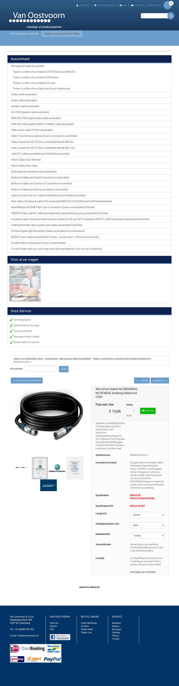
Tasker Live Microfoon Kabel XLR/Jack (34, 83)
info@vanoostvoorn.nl (28, 635)
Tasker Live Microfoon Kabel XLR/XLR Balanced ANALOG (44, 71)
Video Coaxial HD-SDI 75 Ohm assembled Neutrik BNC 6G (42, 142)
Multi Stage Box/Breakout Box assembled (34, 171)
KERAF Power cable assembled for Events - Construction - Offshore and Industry (55, 237)
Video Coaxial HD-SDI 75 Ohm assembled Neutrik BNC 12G (43, 147)
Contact (115, 639)
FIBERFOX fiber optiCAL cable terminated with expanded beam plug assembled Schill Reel (59, 213)
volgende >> (159, 380)
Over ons (84, 5)
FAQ (124, 5)
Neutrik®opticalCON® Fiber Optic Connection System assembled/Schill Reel (53, 207)
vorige (144, 380)
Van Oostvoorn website (24, 33)
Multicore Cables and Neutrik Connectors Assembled (40, 177)
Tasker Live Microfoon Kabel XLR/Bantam (36, 77)
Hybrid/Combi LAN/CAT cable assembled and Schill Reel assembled (48, 195)
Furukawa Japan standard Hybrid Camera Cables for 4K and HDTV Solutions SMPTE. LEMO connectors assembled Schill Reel (80, 219)
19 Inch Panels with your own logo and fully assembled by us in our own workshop (56, 248)
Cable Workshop (89, 623)
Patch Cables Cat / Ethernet (26, 159)
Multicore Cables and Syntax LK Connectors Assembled (41, 183)
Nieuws (53, 626)
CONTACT (139, 5)
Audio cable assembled (24, 100)
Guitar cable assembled (24, 94)
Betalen (115, 626)
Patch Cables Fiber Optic (24, 165)
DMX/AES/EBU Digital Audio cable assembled (36, 118)
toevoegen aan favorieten (143, 572)
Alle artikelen (16, 368)
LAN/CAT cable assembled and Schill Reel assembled (40, 153)
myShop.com (95, 587)
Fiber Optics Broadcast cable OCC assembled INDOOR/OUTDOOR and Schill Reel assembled (61, 201)
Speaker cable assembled (25, 106)
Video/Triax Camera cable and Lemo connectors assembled (44, 136)
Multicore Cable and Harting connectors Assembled (39, 189)
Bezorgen (116, 629)
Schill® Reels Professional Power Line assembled (38, 243)
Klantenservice (106, 5)
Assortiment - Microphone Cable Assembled (67, 358)
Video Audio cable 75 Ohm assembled (32, 130)
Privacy (115, 635)
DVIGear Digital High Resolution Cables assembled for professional (47, 231)
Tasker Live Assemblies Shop (62, 33)
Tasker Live (86, 632)
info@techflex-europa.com (25, 296)
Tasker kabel (87, 629)
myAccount (154, 5)
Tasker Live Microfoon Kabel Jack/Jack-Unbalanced (41, 88)
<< (27, 380)
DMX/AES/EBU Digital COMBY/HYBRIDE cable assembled (42, 124)
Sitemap (116, 632)
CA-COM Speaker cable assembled (30, 112)
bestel (150, 410)
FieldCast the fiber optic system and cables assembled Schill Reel (46, 225)
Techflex (85, 626)
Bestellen (116, 623)
